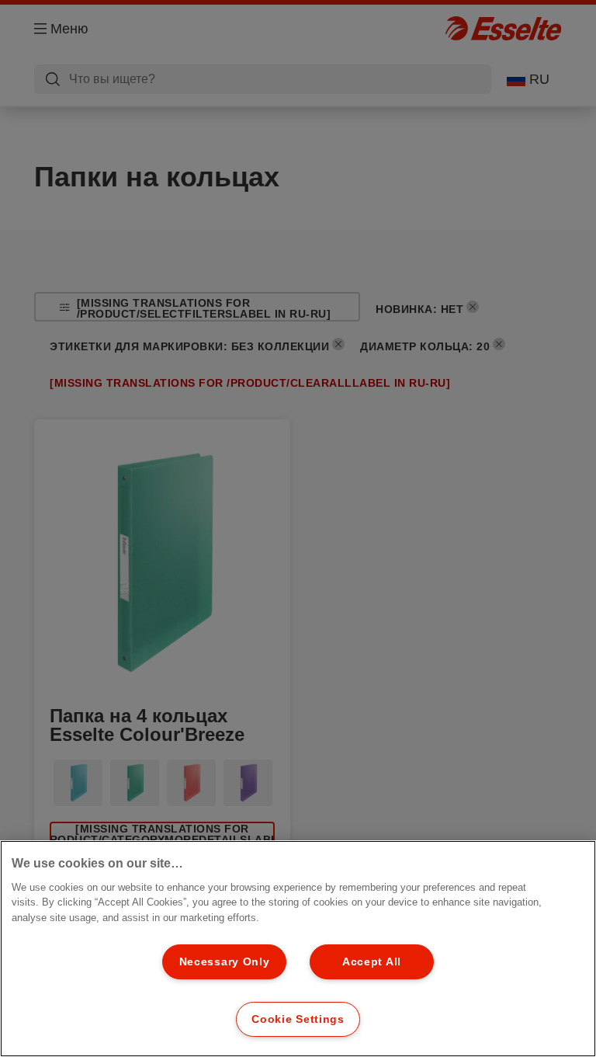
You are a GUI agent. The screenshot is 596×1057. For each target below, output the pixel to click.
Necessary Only (224, 961)
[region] (298, 948)
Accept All (371, 961)
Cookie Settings (298, 1019)
